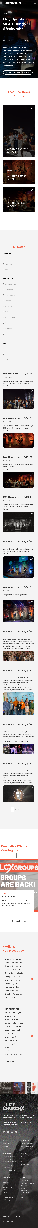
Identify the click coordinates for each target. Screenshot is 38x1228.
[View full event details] (34, 862)
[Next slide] (13, 855)
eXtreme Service (8, 1197)
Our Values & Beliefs (27, 1143)
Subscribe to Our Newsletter (19, 72)
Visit (22, 1156)
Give (22, 1159)
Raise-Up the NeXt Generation (8, 1166)
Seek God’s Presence (9, 1156)
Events (23, 1188)
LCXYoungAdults (8, 1187)
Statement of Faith (27, 1146)
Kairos (5, 1192)
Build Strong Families (9, 1159)
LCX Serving (6, 1200)
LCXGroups (8, 896)
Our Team (6, 1146)
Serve (22, 1161)
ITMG (11, 1221)
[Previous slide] (5, 855)
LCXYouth (6, 1185)
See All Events (20, 921)
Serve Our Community (10, 1170)
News (22, 1195)
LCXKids (5, 1182)
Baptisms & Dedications (25, 1191)
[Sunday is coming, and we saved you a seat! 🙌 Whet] (31, 1088)
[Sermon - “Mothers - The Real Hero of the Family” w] (6, 1088)
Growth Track (25, 1164)
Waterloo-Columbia (27, 1183)
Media (23, 1197)
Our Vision (6, 1143)
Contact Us (24, 1180)
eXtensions (6, 1195)
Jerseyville (24, 1185)
